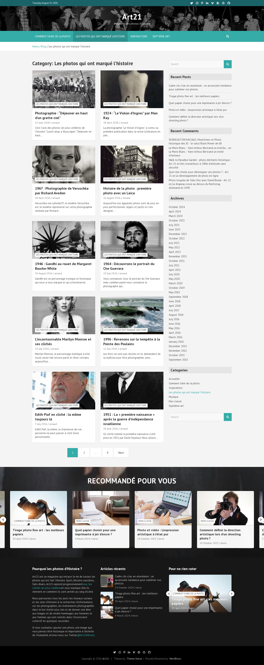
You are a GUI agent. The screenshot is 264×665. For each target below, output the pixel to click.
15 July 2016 (42, 348)
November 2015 (178, 350)
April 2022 (175, 252)
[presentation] (3, 520)
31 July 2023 (207, 538)
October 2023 (177, 220)
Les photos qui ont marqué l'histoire (57, 104)
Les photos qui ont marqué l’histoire (100, 36)
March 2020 (175, 283)
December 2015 (178, 346)
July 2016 (174, 319)
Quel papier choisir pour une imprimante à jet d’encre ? (200, 103)
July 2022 (174, 243)
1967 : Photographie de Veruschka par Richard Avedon (62, 190)
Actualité (174, 379)
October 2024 (177, 207)
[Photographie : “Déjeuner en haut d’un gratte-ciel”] (63, 89)
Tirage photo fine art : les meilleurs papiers (194, 96)
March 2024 (175, 216)
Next (121, 452)
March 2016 (175, 337)
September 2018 (178, 296)
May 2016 (174, 328)
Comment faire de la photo (52, 36)
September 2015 (178, 359)
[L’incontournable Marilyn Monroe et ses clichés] (63, 315)
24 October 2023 (84, 538)
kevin (33, 538)
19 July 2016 (110, 273)
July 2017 (174, 310)
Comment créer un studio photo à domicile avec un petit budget (224, 532)
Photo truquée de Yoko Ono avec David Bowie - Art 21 (200, 180)
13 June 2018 (42, 122)
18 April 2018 (110, 122)
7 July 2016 (41, 424)
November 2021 (178, 256)
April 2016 (175, 332)
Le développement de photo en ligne (197, 175)
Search (228, 64)
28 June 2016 (110, 428)
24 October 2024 (124, 587)
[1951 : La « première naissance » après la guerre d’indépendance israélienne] (132, 391)
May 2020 (174, 279)
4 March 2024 (20, 538)
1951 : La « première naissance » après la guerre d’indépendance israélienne (129, 419)
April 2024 (175, 211)
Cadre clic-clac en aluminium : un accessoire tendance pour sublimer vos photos (138, 579)
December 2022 (178, 234)
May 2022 (174, 247)
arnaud (55, 122)
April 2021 (175, 270)
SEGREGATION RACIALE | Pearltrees (189, 139)
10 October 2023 (146, 543)
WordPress (175, 658)
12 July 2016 (110, 348)
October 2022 (177, 238)
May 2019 (174, 292)
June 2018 (174, 301)
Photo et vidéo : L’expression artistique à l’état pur (198, 110)
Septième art (161, 36)
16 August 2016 (112, 198)
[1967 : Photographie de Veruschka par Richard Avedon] (63, 165)
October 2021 (177, 261)
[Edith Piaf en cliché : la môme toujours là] (63, 391)
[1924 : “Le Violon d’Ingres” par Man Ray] (132, 89)
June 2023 (174, 229)
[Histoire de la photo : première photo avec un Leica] (132, 165)
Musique (173, 396)
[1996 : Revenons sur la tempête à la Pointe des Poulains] (132, 315)
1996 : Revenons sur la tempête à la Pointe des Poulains (131, 341)
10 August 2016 (43, 273)
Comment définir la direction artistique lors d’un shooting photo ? (157, 534)
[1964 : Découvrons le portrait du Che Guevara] (132, 240)
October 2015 (177, 355)
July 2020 (174, 274)
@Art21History (86, 635)
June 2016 (174, 323)
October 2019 (177, 287)
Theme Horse (134, 658)
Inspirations (138, 36)
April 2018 (175, 305)
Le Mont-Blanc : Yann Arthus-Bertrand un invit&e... (198, 148)
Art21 (132, 16)
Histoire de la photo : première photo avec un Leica (127, 190)
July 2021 (174, 265)
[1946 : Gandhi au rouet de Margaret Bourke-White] (63, 240)
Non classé (175, 401)
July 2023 (174, 225)
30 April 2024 (122, 601)
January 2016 (176, 341)
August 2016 (176, 314)
